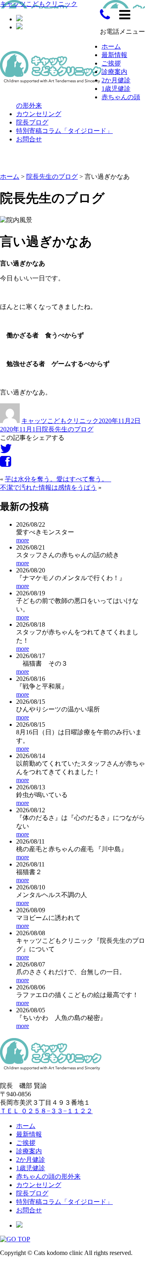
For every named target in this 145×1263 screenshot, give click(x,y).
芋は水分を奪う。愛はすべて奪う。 (58, 479)
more (22, 540)
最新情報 (114, 54)
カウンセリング (38, 113)
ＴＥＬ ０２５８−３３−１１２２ (46, 1111)
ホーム (111, 46)
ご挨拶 (111, 63)
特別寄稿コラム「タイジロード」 (64, 130)
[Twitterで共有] (6, 451)
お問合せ (29, 139)
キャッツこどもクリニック (38, 3)
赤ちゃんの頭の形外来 (48, 1176)
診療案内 (114, 71)
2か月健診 (116, 80)
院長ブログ (32, 122)
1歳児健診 (116, 88)
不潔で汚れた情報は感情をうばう (48, 487)
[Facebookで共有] (5, 463)
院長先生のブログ (67, 429)
